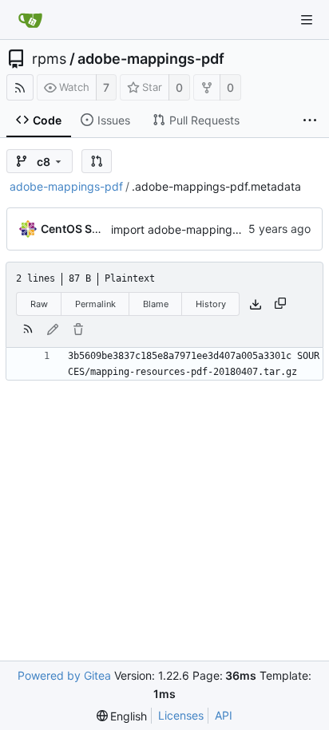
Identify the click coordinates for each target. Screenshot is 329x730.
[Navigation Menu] (306, 20)
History (211, 304)
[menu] (122, 716)
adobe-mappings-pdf (150, 59)
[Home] (30, 20)
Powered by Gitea (64, 675)
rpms (49, 59)
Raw (39, 304)
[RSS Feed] (20, 87)
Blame (155, 304)
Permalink (95, 304)
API (223, 715)
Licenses (181, 715)
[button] (96, 161)
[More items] (310, 120)
